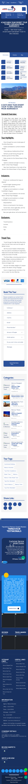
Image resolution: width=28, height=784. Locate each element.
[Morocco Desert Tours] (7, 396)
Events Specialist (16, 432)
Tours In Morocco (8, 484)
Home (6, 30)
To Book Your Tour (20, 16)
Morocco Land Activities (21, 682)
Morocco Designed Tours (16, 384)
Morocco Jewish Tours (7, 676)
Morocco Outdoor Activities (19, 679)
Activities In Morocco (17, 422)
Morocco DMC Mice (20, 675)
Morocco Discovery (10, 777)
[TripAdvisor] (23, 558)
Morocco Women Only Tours (7, 685)
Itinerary (15, 55)
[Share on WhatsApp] (5, 508)
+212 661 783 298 (8, 16)
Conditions (13, 2)
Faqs (8, 2)
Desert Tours (7, 474)
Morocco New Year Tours (8, 689)
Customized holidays (9, 464)
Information (6, 55)
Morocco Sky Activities (20, 685)
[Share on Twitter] (10, 504)
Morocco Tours (18, 484)
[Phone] (3, 16)
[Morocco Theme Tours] (7, 414)
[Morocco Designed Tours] (7, 387)
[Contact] (15, 16)
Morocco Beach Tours (20, 663)
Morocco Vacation (8, 467)
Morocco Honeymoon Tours (7, 693)
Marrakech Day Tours (17, 401)
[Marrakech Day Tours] (7, 404)
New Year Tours (16, 30)
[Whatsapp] (25, 769)
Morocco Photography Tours (7, 680)
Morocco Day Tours (6, 671)
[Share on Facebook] (5, 504)
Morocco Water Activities (21, 688)
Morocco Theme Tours (15, 411)
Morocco (15, 474)
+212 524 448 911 (9, 715)
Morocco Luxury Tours (7, 674)
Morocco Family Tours (20, 669)
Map (22, 55)
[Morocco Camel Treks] (7, 445)
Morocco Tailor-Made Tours (11, 477)
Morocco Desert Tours (17, 395)
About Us (3, 2)
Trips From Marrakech (9, 481)
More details (13, 608)
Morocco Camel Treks (17, 442)
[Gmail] (25, 773)
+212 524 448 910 (10, 706)
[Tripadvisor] (25, 777)
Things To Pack (20, 2)
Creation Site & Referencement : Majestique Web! (14, 781)
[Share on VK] (20, 504)
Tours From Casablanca (10, 471)
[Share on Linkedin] (15, 504)
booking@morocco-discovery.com (14, 717)
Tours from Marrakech (9, 488)
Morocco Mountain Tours (21, 666)
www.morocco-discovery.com (14, 720)
